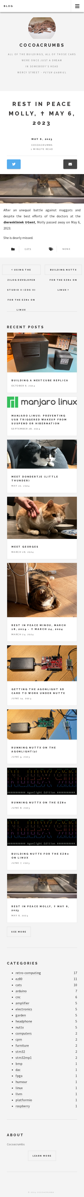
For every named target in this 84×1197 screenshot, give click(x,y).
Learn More (42, 1156)
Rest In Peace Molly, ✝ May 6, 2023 (42, 113)
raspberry (23, 1106)
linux (19, 1088)
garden (21, 1015)
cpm (19, 1039)
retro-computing (28, 973)
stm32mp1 (24, 1057)
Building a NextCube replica (39, 380)
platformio (24, 1100)
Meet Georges (25, 546)
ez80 (19, 979)
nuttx (20, 1027)
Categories (22, 963)
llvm (19, 1094)
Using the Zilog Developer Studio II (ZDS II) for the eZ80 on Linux (21, 272)
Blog (8, 6)
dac (18, 1069)
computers (24, 1033)
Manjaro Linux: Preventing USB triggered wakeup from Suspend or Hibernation (39, 419)
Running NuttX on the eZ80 (38, 802)
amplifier (22, 1003)
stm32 (20, 1051)
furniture (22, 1045)
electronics (24, 1009)
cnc (18, 997)
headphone (24, 1021)
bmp (19, 1063)
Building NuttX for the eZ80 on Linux (63, 272)
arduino (21, 991)
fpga (19, 1076)
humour (21, 1082)
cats (19, 985)
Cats (28, 249)
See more (18, 932)
